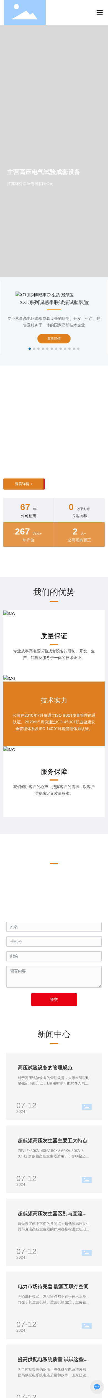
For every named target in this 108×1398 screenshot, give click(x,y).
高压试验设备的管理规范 (45, 1067)
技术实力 (54, 700)
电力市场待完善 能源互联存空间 (53, 1286)
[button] (30, 349)
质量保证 (54, 636)
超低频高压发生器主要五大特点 (53, 1140)
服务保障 (54, 772)
